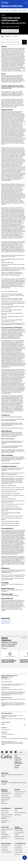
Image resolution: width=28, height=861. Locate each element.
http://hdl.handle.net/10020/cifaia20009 (10, 463)
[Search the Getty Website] (26, 3)
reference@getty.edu (8, 681)
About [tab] (2, 36)
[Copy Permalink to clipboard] (27, 739)
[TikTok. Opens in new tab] (15, 752)
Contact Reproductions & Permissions (10, 595)
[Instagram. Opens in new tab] (11, 752)
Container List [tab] (9, 36)
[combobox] (11, 42)
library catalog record (6, 601)
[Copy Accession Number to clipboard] (24, 725)
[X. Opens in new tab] (7, 752)
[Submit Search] (24, 42)
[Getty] (4, 2)
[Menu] (24, 857)
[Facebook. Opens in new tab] (2, 752)
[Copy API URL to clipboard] (24, 719)
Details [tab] (16, 36)
